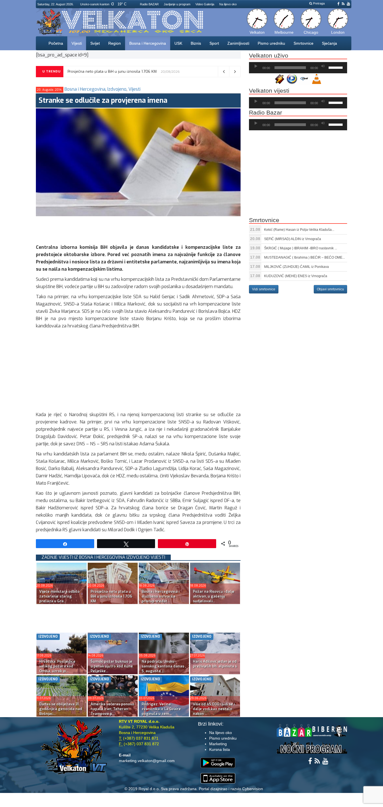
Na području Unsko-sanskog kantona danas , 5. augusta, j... (164, 666)
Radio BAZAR (149, 4)
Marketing (218, 744)
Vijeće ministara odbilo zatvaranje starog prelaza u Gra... (59, 596)
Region (114, 43)
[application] (298, 67)
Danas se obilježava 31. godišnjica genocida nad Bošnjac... (60, 709)
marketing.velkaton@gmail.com (147, 760)
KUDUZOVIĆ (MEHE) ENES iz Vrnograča (295, 276)
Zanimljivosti (238, 43)
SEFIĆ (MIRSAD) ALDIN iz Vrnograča (292, 239)
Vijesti (76, 43)
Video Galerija (204, 4)
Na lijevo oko (228, 4)
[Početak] (256, 66)
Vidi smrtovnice (263, 289)
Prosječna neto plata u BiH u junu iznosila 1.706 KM (112, 71)
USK (178, 43)
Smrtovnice (303, 43)
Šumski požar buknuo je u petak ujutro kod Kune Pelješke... (112, 666)
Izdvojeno (116, 89)
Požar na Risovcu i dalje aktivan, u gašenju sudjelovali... (213, 596)
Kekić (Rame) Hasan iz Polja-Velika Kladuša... (299, 230)
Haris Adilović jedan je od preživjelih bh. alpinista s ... (215, 666)
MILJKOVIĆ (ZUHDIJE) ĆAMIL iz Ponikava (296, 267)
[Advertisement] (138, 228)
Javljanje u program (177, 4)
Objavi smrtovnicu (330, 289)
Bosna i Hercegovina (147, 43)
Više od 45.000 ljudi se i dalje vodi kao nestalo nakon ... (214, 709)
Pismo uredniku (271, 43)
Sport (214, 43)
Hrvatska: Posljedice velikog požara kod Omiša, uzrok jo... (57, 666)
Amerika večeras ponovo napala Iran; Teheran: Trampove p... (112, 709)
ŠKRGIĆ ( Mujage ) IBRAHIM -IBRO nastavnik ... (300, 248)
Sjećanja (329, 43)
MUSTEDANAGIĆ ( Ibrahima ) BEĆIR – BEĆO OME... (304, 257)
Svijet (95, 43)
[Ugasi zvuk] (323, 66)
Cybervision (252, 789)
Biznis (196, 43)
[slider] (336, 67)
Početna (56, 43)
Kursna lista (219, 749)
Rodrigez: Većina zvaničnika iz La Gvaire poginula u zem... (161, 709)
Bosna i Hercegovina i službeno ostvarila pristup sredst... (160, 596)
